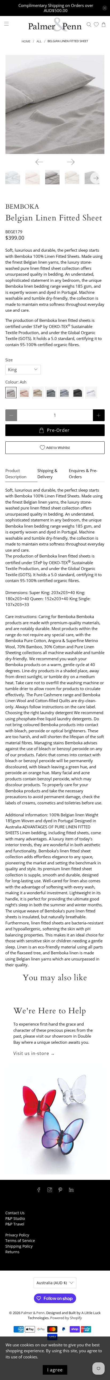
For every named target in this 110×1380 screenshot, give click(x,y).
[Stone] (37, 392)
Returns (12, 1251)
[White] (91, 392)
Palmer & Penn (33, 1313)
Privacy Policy (17, 1234)
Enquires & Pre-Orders (83, 473)
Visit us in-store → (34, 1053)
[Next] (71, 162)
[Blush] (24, 392)
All (39, 41)
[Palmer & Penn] (55, 24)
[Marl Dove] (64, 392)
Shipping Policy (19, 1246)
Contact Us (15, 1212)
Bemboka (22, 206)
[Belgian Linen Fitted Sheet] (54, 104)
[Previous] (39, 162)
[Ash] (11, 392)
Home (26, 41)
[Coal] (77, 392)
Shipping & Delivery (47, 473)
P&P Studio (15, 1218)
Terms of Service (20, 1240)
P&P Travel (14, 1224)
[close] (104, 8)
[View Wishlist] (96, 24)
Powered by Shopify (66, 1318)
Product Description (15, 473)
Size (9, 359)
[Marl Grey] (51, 392)
